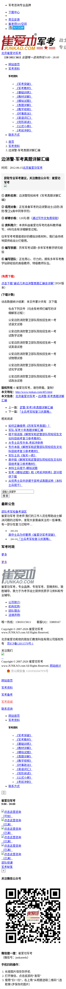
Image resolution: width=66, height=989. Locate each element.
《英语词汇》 (23, 117)
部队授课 (7, 862)
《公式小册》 (23, 126)
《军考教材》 (23, 88)
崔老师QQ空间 (17, 23)
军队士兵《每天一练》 (22, 455)
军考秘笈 (7, 866)
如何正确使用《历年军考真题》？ (29, 425)
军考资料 (14, 68)
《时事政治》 (23, 113)
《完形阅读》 (23, 122)
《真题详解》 (23, 105)
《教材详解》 (23, 96)
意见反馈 (14, 19)
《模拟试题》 (23, 100)
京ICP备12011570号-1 (20, 643)
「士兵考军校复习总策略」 (36, 411)
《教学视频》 (23, 109)
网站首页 (14, 64)
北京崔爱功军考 (33, 167)
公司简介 (14, 602)
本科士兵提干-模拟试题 (22, 468)
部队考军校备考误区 (14, 511)
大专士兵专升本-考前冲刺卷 (25, 442)
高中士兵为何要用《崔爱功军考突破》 (32, 534)
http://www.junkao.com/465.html (33, 391)
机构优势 (14, 606)
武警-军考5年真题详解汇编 (36, 407)
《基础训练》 (23, 92)
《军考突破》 (23, 84)
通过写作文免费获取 (45, 218)
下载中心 (14, 12)
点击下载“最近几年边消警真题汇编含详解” (28, 283)
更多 (4, 554)
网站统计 (55, 665)
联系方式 (14, 134)
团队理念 (14, 610)
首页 (11, 141)
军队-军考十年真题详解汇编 (25, 430)
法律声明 (14, 614)
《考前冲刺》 (23, 130)
